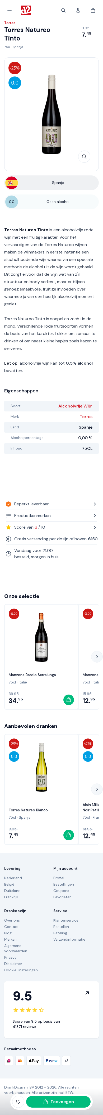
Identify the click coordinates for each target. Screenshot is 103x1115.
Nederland (13, 878)
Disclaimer (13, 963)
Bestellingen (63, 884)
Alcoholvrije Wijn (75, 406)
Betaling (60, 933)
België (9, 884)
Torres (86, 416)
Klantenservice (65, 920)
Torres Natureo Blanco (28, 810)
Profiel (58, 878)
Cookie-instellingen (21, 970)
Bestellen (61, 926)
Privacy (10, 957)
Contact (11, 926)
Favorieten (62, 897)
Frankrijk (11, 897)
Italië (23, 682)
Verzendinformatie (69, 939)
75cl (7, 47)
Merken (10, 939)
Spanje (18, 47)
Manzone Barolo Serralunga (32, 674)
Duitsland (12, 890)
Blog (8, 933)
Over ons (12, 920)
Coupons (61, 890)
